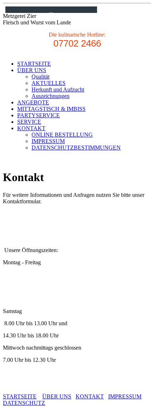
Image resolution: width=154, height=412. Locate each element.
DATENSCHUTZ (24, 403)
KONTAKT (31, 128)
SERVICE (29, 122)
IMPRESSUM (48, 141)
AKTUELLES (49, 83)
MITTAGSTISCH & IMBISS (51, 109)
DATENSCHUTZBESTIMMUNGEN (76, 148)
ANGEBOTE (33, 102)
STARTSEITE (34, 64)
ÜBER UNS (31, 70)
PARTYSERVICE (38, 115)
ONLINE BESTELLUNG (62, 135)
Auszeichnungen (50, 96)
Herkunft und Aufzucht (58, 89)
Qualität (40, 77)
